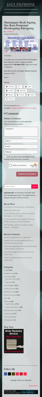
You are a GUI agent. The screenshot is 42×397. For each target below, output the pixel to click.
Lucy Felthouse (10, 31)
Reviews (6, 301)
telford (27, 108)
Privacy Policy (33, 386)
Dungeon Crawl (9, 273)
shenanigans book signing (17, 108)
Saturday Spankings (10, 310)
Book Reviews (10, 304)
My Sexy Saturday (10, 295)
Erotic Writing (8, 276)
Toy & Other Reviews (12, 307)
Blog (18, 105)
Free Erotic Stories (11, 279)
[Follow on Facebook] (5, 373)
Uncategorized (9, 320)
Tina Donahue (8, 246)
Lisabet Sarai (8, 237)
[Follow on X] (9, 373)
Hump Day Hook (9, 288)
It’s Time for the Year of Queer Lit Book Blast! (19, 207)
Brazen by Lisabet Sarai (12, 210)
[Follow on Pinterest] (21, 373)
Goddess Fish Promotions (12, 240)
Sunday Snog (8, 313)
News (6, 298)
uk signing (33, 108)
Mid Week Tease (9, 292)
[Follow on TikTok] (25, 373)
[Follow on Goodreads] (13, 373)
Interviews (8, 282)
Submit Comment (27, 174)
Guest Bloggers (9, 285)
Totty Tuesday (8, 317)
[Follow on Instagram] (17, 373)
